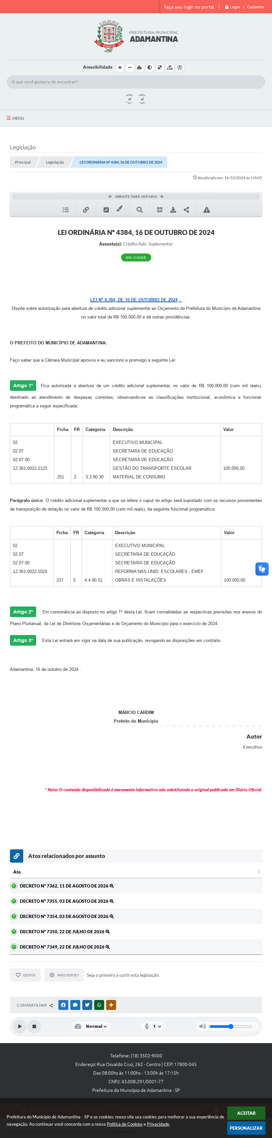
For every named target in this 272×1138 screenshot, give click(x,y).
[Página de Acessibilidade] (179, 67)
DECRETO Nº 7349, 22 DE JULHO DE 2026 (62, 947)
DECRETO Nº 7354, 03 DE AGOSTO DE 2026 (64, 916)
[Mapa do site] (170, 67)
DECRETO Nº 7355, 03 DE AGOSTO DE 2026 (64, 901)
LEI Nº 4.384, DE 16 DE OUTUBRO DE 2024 (133, 299)
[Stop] (34, 1026)
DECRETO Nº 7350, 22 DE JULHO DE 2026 (62, 931)
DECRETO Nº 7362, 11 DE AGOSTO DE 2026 (64, 886)
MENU (18, 118)
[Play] (20, 1026)
